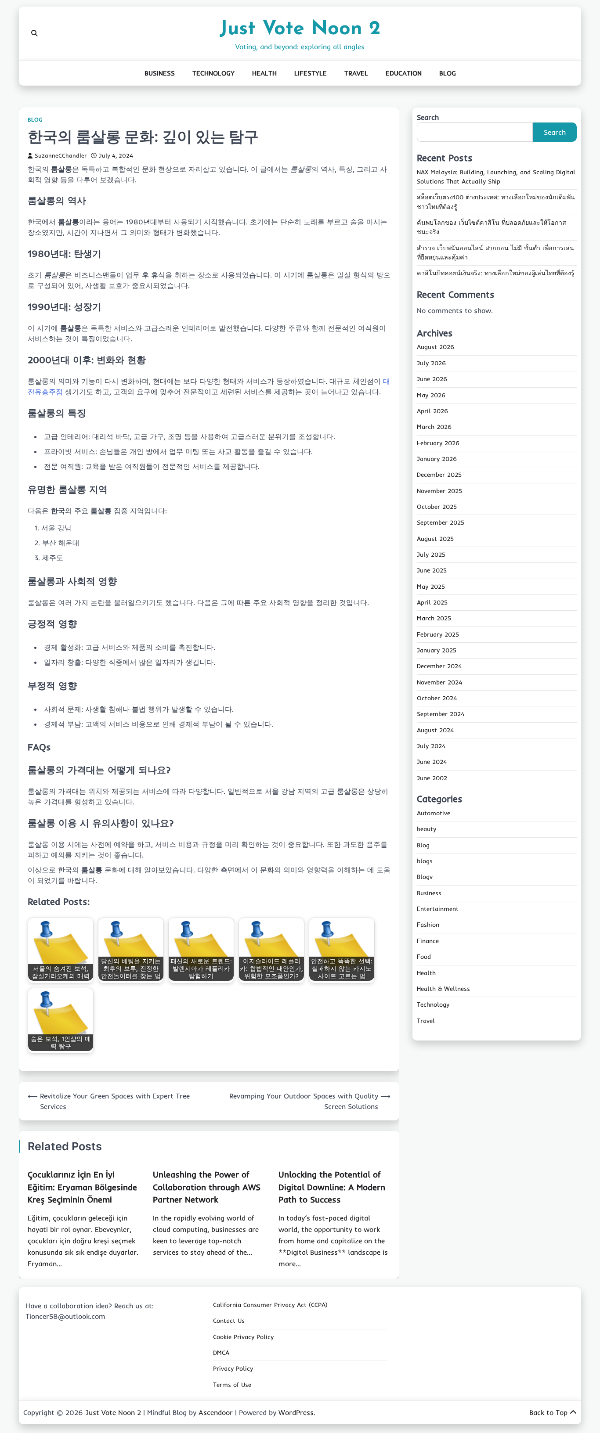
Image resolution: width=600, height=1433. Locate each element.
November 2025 (439, 491)
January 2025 (436, 651)
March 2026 (434, 427)
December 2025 (439, 475)
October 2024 (437, 698)
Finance (428, 941)
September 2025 (440, 523)
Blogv (425, 877)
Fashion (428, 925)
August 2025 (435, 539)
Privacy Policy (233, 1368)
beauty (426, 829)
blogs (425, 861)
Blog (447, 73)
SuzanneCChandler (61, 155)
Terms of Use (232, 1385)
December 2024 (439, 666)
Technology (213, 73)
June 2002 (432, 778)
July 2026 (431, 363)
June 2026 (432, 379)
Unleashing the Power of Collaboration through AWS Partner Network (206, 1187)
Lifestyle (310, 73)
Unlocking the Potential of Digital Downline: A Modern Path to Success (331, 1187)
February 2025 (438, 634)
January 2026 (437, 459)
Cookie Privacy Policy (243, 1337)
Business (160, 73)
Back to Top (548, 1412)
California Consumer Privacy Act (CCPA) (270, 1305)
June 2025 (432, 571)
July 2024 (431, 746)
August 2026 (435, 347)
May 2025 (431, 586)
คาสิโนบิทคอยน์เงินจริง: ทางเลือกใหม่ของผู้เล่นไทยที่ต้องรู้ (496, 273)
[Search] (34, 33)
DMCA (221, 1353)
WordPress (296, 1412)
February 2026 (438, 443)
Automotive (433, 813)
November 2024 (439, 682)
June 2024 (432, 762)
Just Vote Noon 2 (300, 29)
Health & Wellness (443, 989)
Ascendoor (216, 1412)
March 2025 (434, 619)
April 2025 (432, 603)
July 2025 (431, 555)
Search (428, 117)
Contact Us (229, 1321)
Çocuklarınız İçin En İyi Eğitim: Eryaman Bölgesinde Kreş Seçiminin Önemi (82, 1187)
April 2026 (432, 411)
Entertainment (438, 909)
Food (424, 957)
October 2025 (437, 507)
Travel (356, 73)
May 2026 (431, 395)
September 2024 (440, 714)
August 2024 (435, 730)
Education (404, 73)
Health (264, 73)
